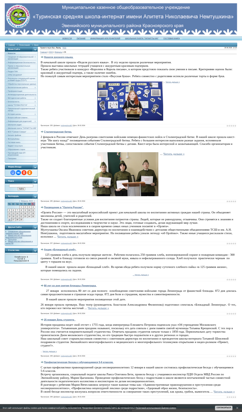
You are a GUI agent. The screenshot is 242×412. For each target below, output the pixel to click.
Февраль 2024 (27, 201)
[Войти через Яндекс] (24, 172)
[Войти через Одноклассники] (29, 172)
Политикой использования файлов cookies (156, 408)
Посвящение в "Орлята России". (63, 207)
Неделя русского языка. (58, 57)
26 (9, 220)
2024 (51, 52)
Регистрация (24, 45)
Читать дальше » (173, 82)
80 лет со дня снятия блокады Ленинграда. (70, 285)
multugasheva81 (66, 125)
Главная (11, 45)
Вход (36, 45)
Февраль (58, 52)
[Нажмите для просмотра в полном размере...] (130, 82)
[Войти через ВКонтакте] (18, 172)
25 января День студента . (59, 319)
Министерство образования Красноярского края (18, 236)
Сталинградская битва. (58, 131)
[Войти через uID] (12, 172)
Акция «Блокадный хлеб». (60, 249)
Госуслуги (12, 239)
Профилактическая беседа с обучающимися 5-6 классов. (78, 362)
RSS (64, 48)
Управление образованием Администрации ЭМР (18, 232)
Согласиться (224, 408)
